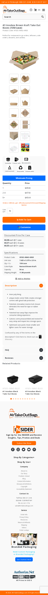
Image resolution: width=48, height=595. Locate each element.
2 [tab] (13, 399)
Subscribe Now (24, 443)
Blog (24, 479)
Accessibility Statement (24, 489)
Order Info (24, 515)
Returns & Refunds (24, 522)
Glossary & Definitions (24, 484)
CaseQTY (4, 211)
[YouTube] (29, 450)
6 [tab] (22, 399)
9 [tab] (29, 399)
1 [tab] (11, 399)
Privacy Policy (24, 517)
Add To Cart (25, 219)
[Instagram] (18, 450)
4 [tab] (18, 399)
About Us (24, 471)
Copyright (24, 487)
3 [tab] (15, 399)
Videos (24, 528)
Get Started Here (24, 559)
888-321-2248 (25, 2)
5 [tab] (20, 399)
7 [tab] (25, 399)
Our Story (24, 473)
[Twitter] (24, 450)
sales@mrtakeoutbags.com (24, 506)
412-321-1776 (25, 503)
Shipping (24, 525)
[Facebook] (13, 450)
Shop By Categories (23, 457)
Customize (26, 227)
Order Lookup (24, 530)
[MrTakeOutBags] (14, 9)
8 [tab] (27, 399)
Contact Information (24, 481)
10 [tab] (32, 399)
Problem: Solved (24, 476)
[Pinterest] (34, 450)
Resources (24, 520)
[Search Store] (42, 17)
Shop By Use (23, 462)
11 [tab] (34, 399)
